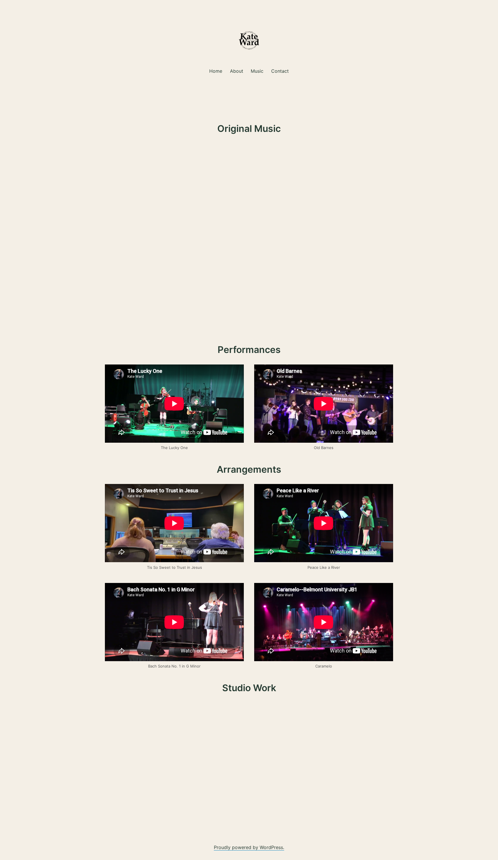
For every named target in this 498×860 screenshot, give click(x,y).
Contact (280, 71)
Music (257, 71)
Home (215, 71)
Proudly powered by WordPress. (249, 847)
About (236, 71)
